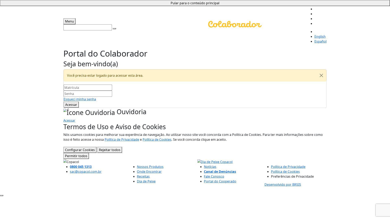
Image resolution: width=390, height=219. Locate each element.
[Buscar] (114, 28)
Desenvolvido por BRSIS (282, 184)
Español (320, 41)
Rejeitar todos (109, 150)
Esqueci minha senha (80, 99)
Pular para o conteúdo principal (195, 3)
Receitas (143, 176)
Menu (69, 21)
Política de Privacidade (122, 139)
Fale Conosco (214, 176)
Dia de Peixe (146, 181)
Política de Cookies (157, 139)
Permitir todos (76, 156)
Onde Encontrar (149, 171)
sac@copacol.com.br (86, 171)
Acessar (71, 104)
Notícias (210, 166)
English (320, 36)
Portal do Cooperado (220, 181)
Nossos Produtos (150, 166)
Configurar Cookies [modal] (80, 150)
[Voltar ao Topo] (1, 195)
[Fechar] (321, 75)
